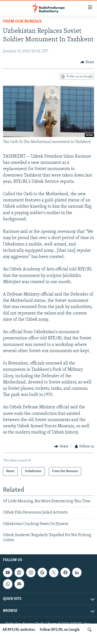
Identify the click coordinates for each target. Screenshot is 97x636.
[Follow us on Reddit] (19, 572)
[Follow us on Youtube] (7, 572)
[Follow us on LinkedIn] (77, 572)
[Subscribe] (19, 584)
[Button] (87, 62)
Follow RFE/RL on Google (60, 630)
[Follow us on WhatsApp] (7, 584)
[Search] (89, 630)
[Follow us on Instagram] (31, 572)
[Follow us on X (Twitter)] (53, 572)
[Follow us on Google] (42, 572)
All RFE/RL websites (18, 630)
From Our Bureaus (22, 21)
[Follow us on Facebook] (65, 572)
